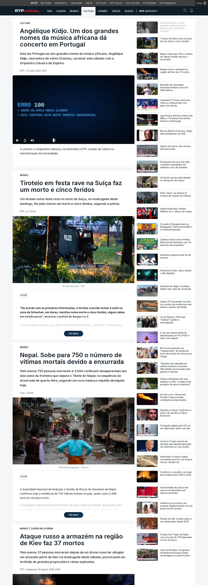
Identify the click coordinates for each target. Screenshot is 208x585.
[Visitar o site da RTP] (34, 3)
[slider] (84, 141)
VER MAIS (74, 333)
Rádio (89, 3)
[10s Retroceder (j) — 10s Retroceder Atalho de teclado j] (24, 140)
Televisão (76, 3)
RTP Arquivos (168, 3)
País (49, 11)
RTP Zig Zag (132, 3)
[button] (186, 11)
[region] (73, 109)
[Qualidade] (122, 140)
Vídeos (116, 11)
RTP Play (101, 3)
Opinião (102, 11)
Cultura (88, 11)
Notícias (46, 3)
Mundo (74, 11)
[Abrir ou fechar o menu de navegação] (190, 10)
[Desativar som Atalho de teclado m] (32, 140)
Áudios (129, 11)
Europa (60, 11)
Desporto (61, 3)
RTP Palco (116, 3)
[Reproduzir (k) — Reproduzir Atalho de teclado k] (17, 140)
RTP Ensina (149, 3)
